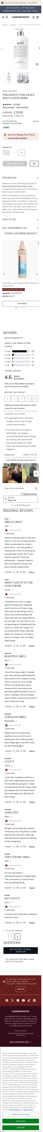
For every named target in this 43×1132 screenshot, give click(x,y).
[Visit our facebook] (7, 1000)
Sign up (20, 989)
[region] (20, 1089)
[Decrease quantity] (6, 152)
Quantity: (8, 147)
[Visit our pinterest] (34, 1000)
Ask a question (22, 107)
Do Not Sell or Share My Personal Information (20, 1034)
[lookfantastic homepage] (20, 17)
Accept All (20, 1128)
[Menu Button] (2, 17)
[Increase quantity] (21, 152)
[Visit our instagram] (18, 1000)
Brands (13, 25)
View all (36, 121)
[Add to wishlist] (34, 163)
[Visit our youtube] (23, 1000)
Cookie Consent (20, 1031)
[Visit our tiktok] (29, 1000)
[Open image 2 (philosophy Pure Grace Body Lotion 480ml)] (23, 77)
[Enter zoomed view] (37, 64)
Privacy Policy (15, 1110)
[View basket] (37, 17)
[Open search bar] (7, 17)
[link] (33, 17)
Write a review (8, 107)
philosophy (10, 91)
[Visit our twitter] (12, 1000)
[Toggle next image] (39, 48)
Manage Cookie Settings (20, 1114)
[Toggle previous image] (2, 48)
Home (5, 25)
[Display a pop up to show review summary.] (20, 293)
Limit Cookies (21, 1121)
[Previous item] (4, 274)
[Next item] (37, 274)
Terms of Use (28, 1110)
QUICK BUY (22, 304)
